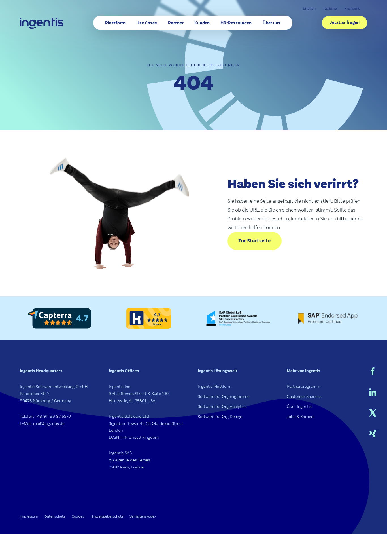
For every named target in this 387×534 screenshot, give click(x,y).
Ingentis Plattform (214, 386)
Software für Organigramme (224, 396)
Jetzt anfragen (345, 22)
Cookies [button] (78, 516)
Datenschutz (54, 516)
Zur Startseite (254, 241)
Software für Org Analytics (222, 406)
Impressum (29, 516)
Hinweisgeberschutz (106, 516)
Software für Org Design (220, 417)
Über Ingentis (299, 406)
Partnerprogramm (303, 386)
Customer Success (304, 396)
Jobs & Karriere (301, 417)
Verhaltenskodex (142, 516)
